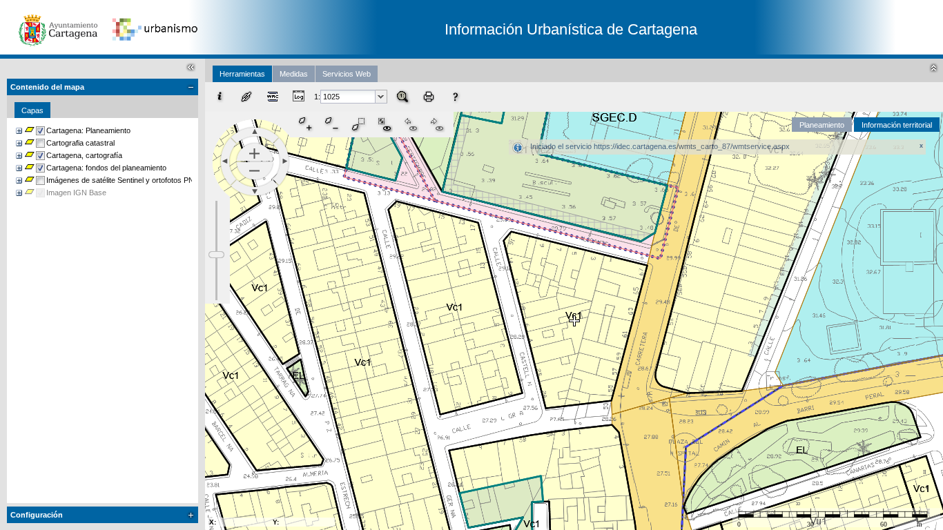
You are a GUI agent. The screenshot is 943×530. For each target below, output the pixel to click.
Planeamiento (821, 125)
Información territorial (897, 125)
